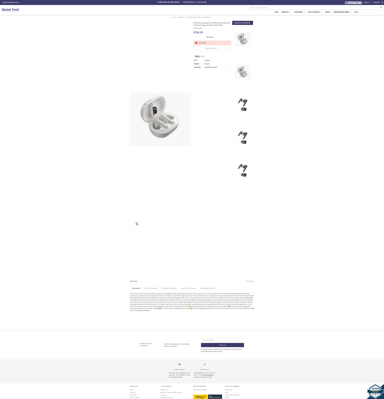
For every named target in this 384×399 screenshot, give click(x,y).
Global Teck (164, 390)
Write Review (210, 37)
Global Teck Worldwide (232, 395)
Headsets (133, 392)
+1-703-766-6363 (207, 375)
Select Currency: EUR (10, 2)
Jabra (226, 392)
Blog (356, 12)
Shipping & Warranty (207, 288)
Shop (276, 12)
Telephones (133, 395)
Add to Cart (243, 151)
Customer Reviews (151, 288)
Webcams (163, 395)
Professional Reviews (169, 288)
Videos (327, 12)
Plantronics (228, 390)
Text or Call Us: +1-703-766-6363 (194, 2)
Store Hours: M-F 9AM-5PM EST (169, 2)
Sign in (366, 2)
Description (136, 288)
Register (377, 2)
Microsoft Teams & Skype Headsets (171, 392)
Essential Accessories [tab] (188, 288)
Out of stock (243, 52)
